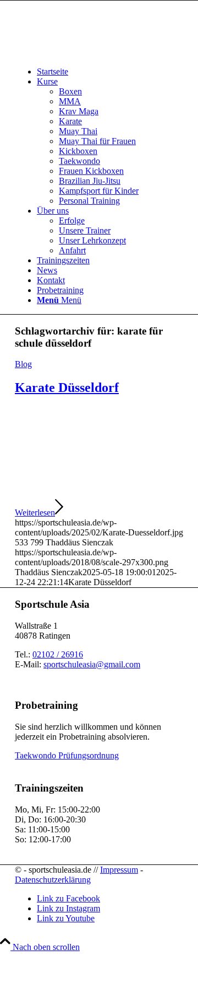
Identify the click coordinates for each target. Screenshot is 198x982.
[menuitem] (110, 72)
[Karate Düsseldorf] (99, 492)
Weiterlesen (35, 512)
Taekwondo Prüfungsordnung (67, 755)
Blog (23, 364)
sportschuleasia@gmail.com (91, 664)
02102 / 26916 (57, 654)
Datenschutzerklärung (53, 879)
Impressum (119, 869)
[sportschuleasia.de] (97, 52)
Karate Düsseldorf (67, 387)
